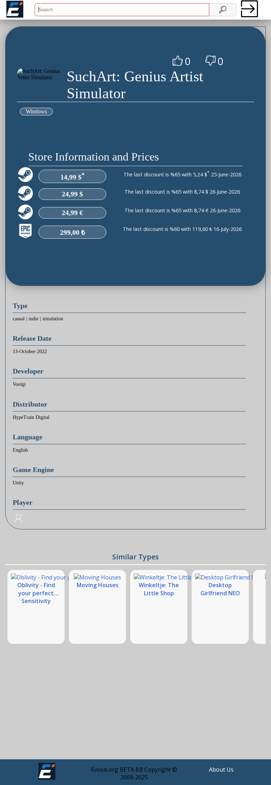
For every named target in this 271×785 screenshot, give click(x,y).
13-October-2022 (30, 351)
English (20, 450)
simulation (52, 318)
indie (33, 318)
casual (19, 318)
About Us (221, 769)
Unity (18, 482)
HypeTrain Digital (31, 417)
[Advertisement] (135, 707)
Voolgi (19, 384)
